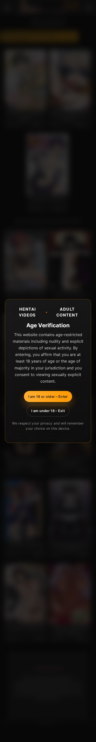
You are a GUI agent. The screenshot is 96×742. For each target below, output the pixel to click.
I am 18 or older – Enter (48, 396)
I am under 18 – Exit (48, 411)
